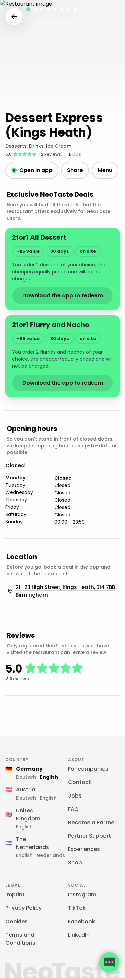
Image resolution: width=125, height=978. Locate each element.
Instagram (82, 894)
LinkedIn (79, 935)
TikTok (77, 908)
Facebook (81, 921)
